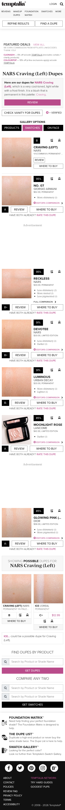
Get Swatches (32, 704)
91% (38, 322)
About (7, 778)
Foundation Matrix (31, 13)
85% (38, 418)
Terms (7, 799)
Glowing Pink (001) (49, 518)
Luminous (42, 377)
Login (53, 4)
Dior (37, 521)
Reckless (41, 279)
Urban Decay (43, 380)
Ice (37, 605)
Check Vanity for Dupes (22, 113)
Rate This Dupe (46, 215)
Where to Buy (48, 166)
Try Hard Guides (42, 782)
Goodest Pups (40, 786)
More (58, 11)
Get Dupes (32, 670)
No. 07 (39, 186)
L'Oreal (44, 605)
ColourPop (10, 60)
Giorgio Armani (45, 189)
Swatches (47, 11)
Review (32, 102)
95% (38, 179)
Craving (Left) (46, 147)
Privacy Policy (12, 795)
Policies (8, 786)
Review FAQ (10, 791)
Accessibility (11, 804)
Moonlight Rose (48, 425)
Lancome (40, 428)
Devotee (41, 329)
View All (39, 44)
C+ (41, 615)
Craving (41, 94)
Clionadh (9, 55)
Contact (8, 782)
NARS (37, 150)
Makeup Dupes (17, 13)
